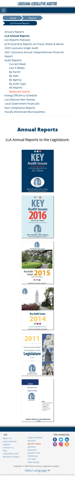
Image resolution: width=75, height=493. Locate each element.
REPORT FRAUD (34, 444)
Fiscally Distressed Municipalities (25, 112)
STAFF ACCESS (33, 462)
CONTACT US (8, 447)
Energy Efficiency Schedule (21, 95)
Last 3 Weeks (17, 68)
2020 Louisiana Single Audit (21, 48)
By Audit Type (17, 83)
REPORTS (31, 447)
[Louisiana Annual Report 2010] (37, 400)
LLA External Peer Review (20, 99)
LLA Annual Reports (20, 23)
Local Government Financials (22, 103)
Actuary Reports (14, 32)
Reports (32, 17)
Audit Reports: (13, 60)
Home (13, 17)
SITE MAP (32, 459)
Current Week (17, 64)
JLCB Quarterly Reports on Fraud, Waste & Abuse (34, 44)
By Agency (15, 79)
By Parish (14, 72)
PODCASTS (32, 450)
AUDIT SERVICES (9, 441)
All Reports (15, 87)
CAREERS (6, 444)
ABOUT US (7, 438)
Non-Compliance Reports (20, 107)
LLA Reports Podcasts (17, 40)
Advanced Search (19, 91)
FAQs (5, 450)
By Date (13, 75)
